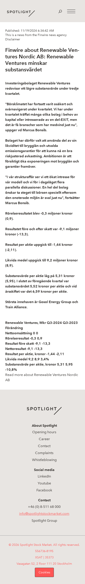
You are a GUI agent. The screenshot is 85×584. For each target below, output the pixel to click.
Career (44, 439)
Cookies (44, 572)
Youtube (44, 483)
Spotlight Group (44, 520)
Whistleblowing (44, 460)
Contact (44, 446)
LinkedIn (44, 476)
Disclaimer (12, 39)
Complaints (44, 453)
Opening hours (44, 432)
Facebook (44, 490)
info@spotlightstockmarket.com (44, 514)
